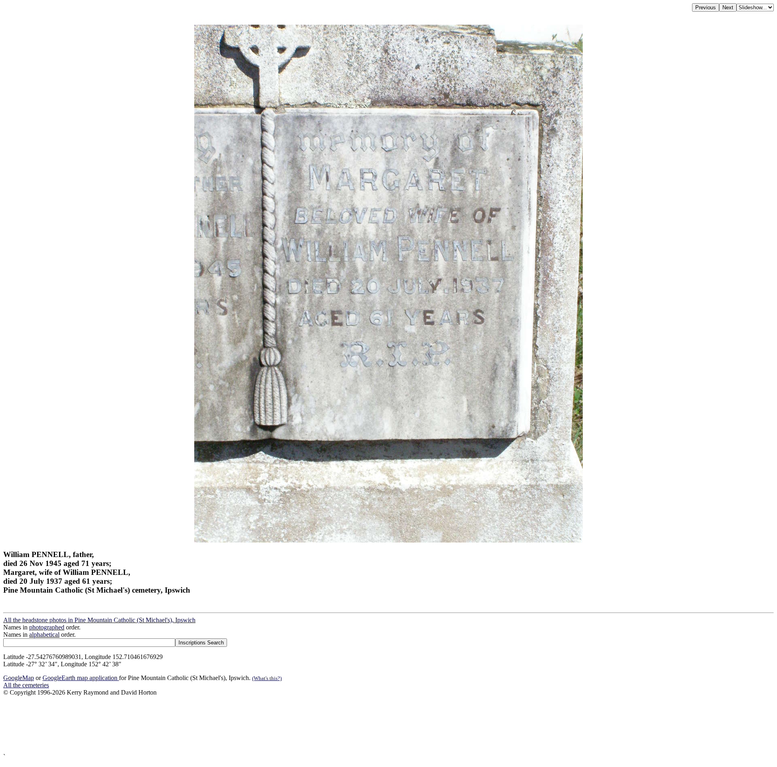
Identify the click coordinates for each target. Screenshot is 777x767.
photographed (46, 627)
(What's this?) (267, 678)
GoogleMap (18, 677)
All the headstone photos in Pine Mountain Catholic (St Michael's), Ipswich (99, 620)
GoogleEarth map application (80, 677)
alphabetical (44, 634)
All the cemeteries (26, 685)
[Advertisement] (246, 724)
